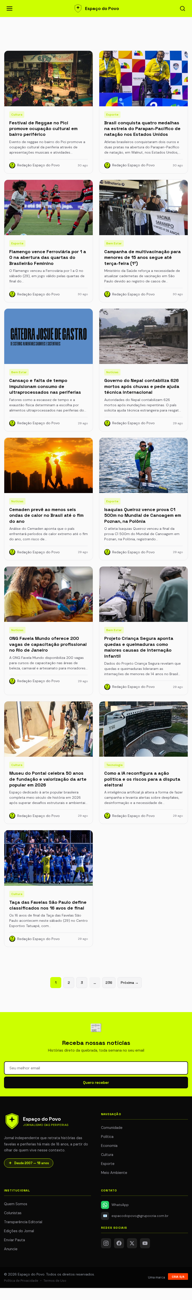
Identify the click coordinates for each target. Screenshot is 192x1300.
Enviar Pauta (14, 1240)
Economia (109, 1145)
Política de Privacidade (21, 1280)
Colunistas (13, 1213)
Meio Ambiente (114, 1172)
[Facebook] (119, 1243)
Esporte (107, 1163)
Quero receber (96, 1082)
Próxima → (129, 982)
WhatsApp (120, 1205)
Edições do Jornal (19, 1231)
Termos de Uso (55, 1280)
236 (109, 982)
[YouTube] (145, 1243)
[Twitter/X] (132, 1243)
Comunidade (111, 1127)
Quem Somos (15, 1204)
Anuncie (11, 1249)
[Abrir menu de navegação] (9, 8)
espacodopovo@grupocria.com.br (136, 1216)
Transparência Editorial (23, 1222)
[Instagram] (106, 1243)
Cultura (107, 1154)
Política (107, 1136)
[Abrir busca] (182, 8)
